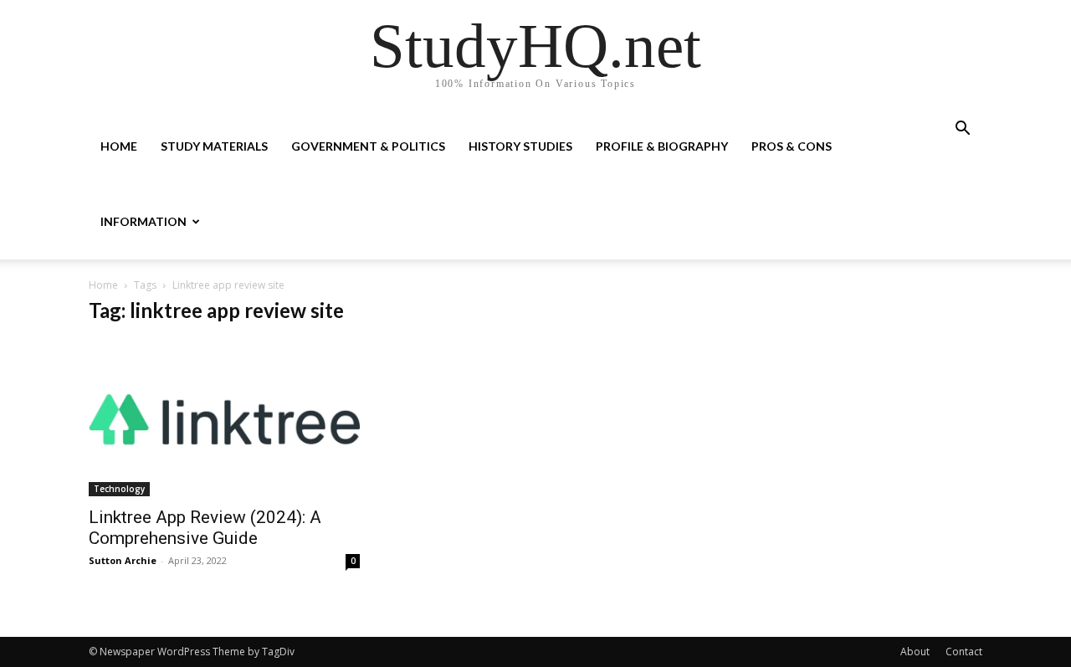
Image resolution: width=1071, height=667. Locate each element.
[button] (962, 130)
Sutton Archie (122, 560)
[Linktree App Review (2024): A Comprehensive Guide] (224, 419)
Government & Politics (368, 146)
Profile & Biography (662, 146)
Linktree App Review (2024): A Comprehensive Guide (205, 527)
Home (118, 146)
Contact (963, 651)
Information (143, 221)
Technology (119, 489)
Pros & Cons (791, 146)
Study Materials (214, 146)
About (915, 651)
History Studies (520, 146)
